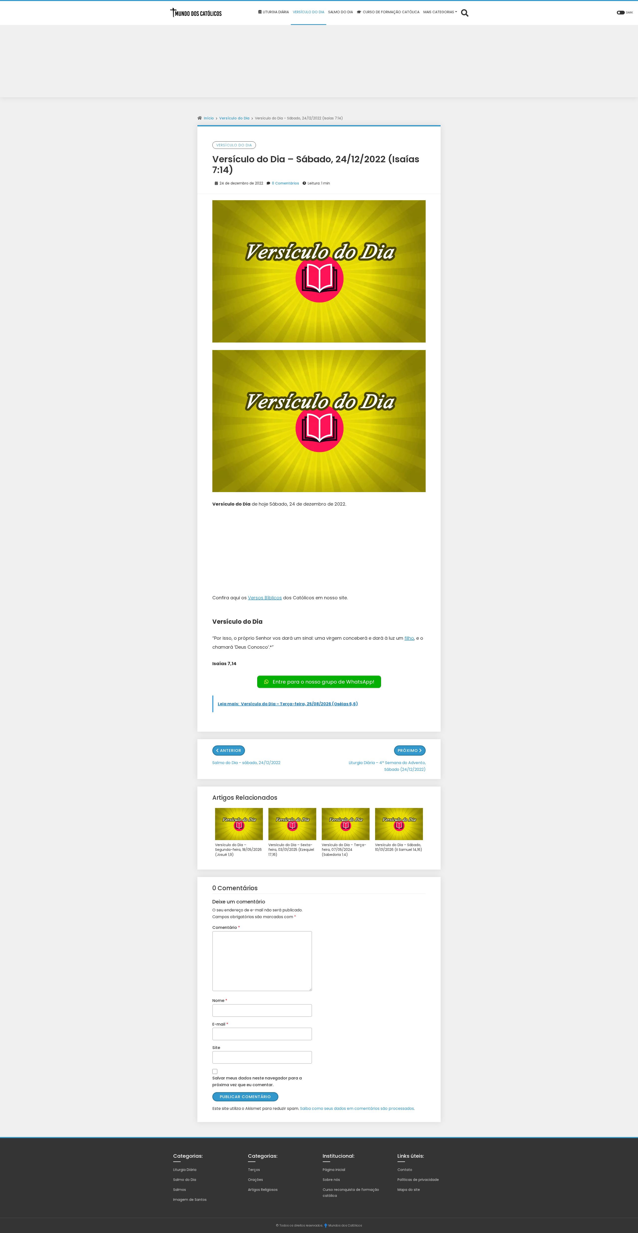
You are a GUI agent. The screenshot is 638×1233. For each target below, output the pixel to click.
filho (409, 638)
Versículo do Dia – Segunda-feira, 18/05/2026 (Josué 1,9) (238, 850)
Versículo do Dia (234, 118)
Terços (254, 1169)
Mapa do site (409, 1189)
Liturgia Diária (184, 1169)
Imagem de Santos (190, 1199)
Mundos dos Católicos (345, 1225)
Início (209, 118)
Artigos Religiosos (263, 1189)
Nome (219, 1000)
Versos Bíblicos (265, 598)
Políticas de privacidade (418, 1179)
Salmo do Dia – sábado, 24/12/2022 (246, 763)
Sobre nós (331, 1179)
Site (216, 1048)
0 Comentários (285, 183)
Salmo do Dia (184, 1179)
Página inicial (334, 1169)
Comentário (226, 927)
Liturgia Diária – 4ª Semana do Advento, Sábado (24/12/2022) (387, 766)
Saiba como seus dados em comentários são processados (357, 1108)
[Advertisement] (319, 62)
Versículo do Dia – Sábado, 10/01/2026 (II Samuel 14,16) (398, 847)
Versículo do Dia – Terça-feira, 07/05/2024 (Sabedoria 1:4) (344, 850)
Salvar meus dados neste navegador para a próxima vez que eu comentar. (257, 1081)
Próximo (408, 750)
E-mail (220, 1024)
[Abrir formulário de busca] (465, 12)
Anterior (230, 750)
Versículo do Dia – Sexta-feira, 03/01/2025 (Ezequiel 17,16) (291, 850)
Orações (255, 1179)
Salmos (179, 1189)
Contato (405, 1169)
